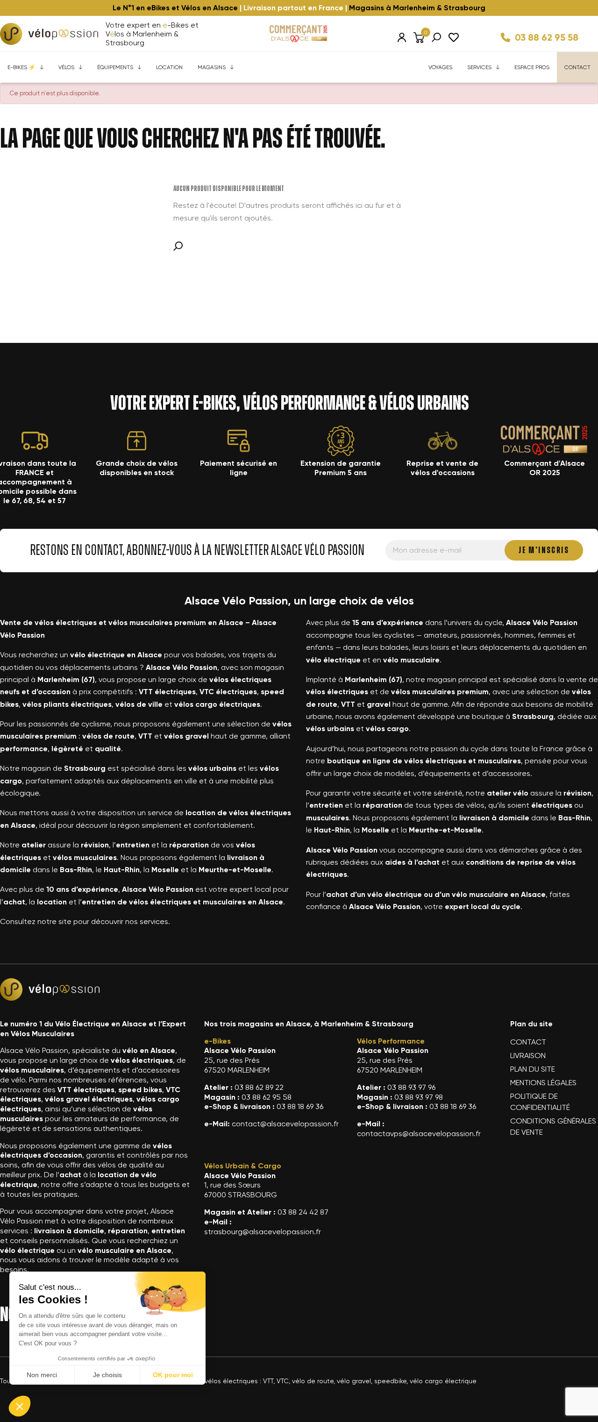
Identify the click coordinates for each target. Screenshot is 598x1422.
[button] (19, 1406)
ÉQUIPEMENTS (115, 67)
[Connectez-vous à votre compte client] (402, 37)
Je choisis (107, 1375)
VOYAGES (440, 67)
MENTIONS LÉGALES (543, 1082)
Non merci (42, 1375)
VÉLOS (66, 67)
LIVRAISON (528, 1055)
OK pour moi (173, 1375)
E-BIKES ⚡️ (21, 67)
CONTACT (577, 67)
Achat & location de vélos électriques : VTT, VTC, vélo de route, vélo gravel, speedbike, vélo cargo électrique (308, 1381)
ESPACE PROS (531, 67)
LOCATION (169, 67)
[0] (418, 37)
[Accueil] (49, 34)
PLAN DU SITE (532, 1069)
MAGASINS (212, 67)
